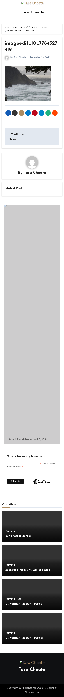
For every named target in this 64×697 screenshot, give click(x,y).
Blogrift (49, 687)
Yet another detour (18, 536)
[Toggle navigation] (4, 9)
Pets (18, 599)
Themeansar (32, 692)
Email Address (15, 466)
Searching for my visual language (27, 570)
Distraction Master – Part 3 (24, 604)
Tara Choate (32, 12)
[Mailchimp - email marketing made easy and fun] (42, 484)
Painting (10, 531)
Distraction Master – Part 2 (24, 638)
